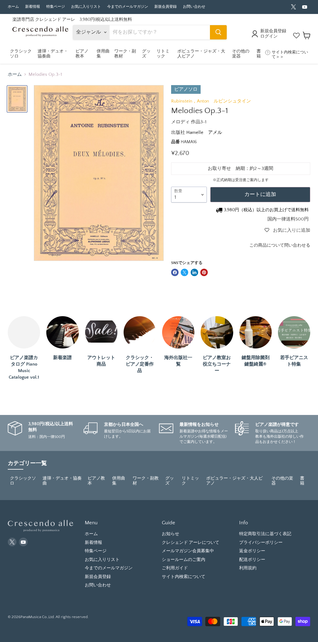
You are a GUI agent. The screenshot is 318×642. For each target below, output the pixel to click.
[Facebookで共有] (175, 272)
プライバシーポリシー (261, 542)
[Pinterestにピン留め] (204, 272)
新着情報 (32, 7)
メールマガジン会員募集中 (188, 551)
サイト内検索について (183, 576)
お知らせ (170, 533)
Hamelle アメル (204, 132)
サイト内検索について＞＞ (290, 54)
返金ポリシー (252, 551)
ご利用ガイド (175, 568)
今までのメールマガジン (127, 7)
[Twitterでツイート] (184, 272)
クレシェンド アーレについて (190, 542)
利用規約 (248, 568)
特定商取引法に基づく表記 (265, 533)
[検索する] (218, 32)
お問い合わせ (194, 7)
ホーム (13, 7)
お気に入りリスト (86, 7)
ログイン (269, 36)
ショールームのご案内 (183, 559)
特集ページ (55, 7)
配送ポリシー (252, 559)
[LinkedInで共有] (194, 272)
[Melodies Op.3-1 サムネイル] (17, 99)
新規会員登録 (165, 7)
